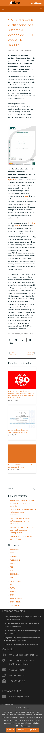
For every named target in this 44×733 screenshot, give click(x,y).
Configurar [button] (20, 730)
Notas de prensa (15, 581)
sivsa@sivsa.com (17, 670)
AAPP (12, 553)
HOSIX (12, 570)
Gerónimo (31, 223)
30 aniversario (14, 550)
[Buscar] (41, 9)
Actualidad (13, 557)
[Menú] (3, 9)
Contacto (39, 3)
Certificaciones (15, 334)
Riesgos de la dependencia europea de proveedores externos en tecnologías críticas (22, 530)
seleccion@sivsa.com (19, 696)
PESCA (12, 584)
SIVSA (12, 595)
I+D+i (23, 334)
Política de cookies (22, 726)
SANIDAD (13, 591)
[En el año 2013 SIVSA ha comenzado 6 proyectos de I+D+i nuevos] (22, 453)
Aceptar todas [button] (32, 730)
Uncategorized (27, 50)
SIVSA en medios (16, 598)
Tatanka (17, 226)
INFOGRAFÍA (14, 574)
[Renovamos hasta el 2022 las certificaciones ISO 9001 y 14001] (22, 419)
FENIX (12, 567)
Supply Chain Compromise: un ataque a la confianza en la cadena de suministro (22, 503)
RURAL (12, 588)
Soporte (32, 3)
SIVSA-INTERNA (15, 602)
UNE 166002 (29, 334)
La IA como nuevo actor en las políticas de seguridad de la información (20, 521)
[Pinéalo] (10, 343)
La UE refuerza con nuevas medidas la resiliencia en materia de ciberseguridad (23, 512)
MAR (11, 577)
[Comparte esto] (10, 340)
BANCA (12, 563)
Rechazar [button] (10, 730)
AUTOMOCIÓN (15, 560)
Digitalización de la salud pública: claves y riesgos (21, 645)
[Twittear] (16, 340)
